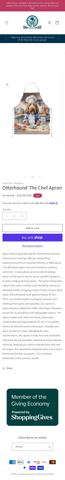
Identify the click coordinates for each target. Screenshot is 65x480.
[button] (6, 22)
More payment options (32, 245)
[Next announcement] (58, 38)
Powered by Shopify (45, 474)
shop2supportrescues (27, 474)
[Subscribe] (49, 447)
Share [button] (9, 368)
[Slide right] (40, 177)
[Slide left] (25, 177)
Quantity (6, 209)
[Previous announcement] (6, 38)
